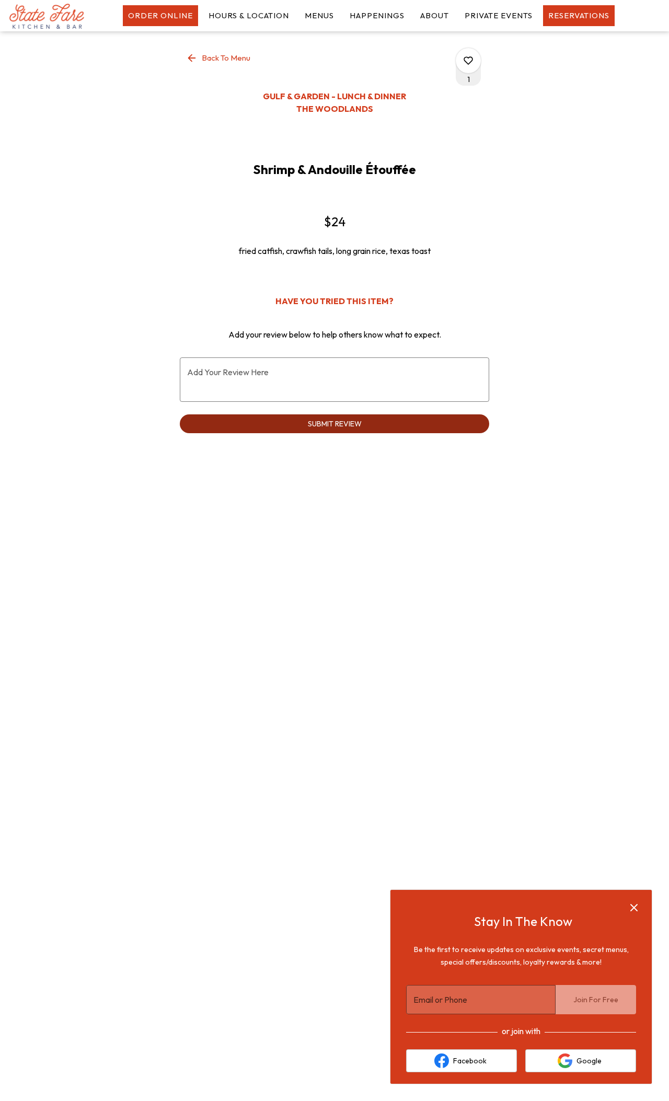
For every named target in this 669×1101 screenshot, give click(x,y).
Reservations (578, 15)
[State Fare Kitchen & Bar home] (55, 16)
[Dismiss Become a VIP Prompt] (634, 907)
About (434, 15)
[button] (219, 58)
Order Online (160, 15)
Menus (319, 15)
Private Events (499, 15)
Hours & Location (249, 15)
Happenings (377, 15)
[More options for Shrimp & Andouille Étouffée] (468, 60)
